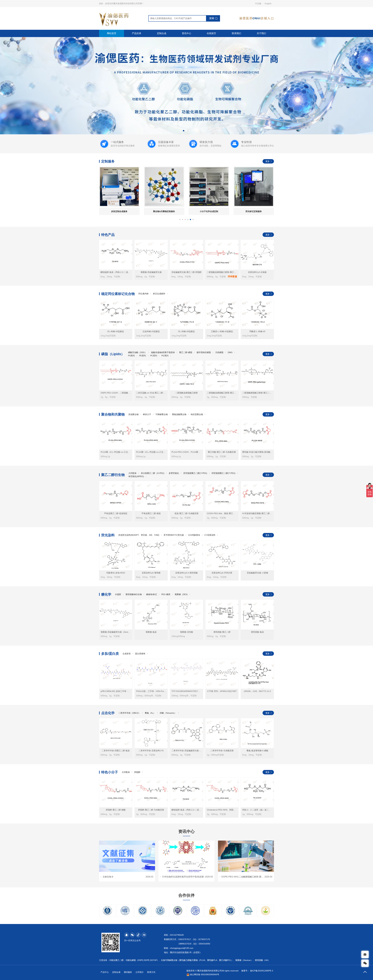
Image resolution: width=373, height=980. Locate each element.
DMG (230, 352)
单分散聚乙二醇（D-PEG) (152, 473)
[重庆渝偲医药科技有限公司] (114, 18)
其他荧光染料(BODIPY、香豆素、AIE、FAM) (138, 535)
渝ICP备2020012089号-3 (261, 970)
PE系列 (142, 355)
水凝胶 (118, 594)
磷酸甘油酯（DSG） (137, 352)
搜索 (211, 18)
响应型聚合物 (197, 414)
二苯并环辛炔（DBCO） (129, 713)
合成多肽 (127, 653)
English (268, 3)
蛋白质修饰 (140, 653)
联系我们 (236, 33)
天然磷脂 (219, 352)
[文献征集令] (127, 856)
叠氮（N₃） (150, 713)
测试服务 (128, 972)
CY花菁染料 (209, 535)
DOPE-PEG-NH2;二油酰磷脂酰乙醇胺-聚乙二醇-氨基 (247, 876)
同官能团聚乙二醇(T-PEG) (223, 473)
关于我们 (261, 33)
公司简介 (140, 972)
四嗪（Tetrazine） (168, 713)
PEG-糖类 (165, 594)
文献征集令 (108, 876)
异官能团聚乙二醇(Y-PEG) (195, 473)
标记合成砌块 (159, 293)
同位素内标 (143, 293)
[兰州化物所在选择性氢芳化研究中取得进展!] (186, 856)
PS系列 (131, 355)
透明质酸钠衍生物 (133, 594)
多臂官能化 (174, 473)
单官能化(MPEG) (136, 476)
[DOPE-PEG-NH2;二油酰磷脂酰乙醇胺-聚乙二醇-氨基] (246, 856)
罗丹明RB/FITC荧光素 (174, 535)
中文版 (258, 3)
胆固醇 (137, 772)
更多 (267, 161)
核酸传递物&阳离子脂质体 (163, 352)
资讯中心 (186, 33)
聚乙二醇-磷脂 (185, 352)
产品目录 (136, 33)
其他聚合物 (133, 414)
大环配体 (132, 473)
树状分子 (147, 414)
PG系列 (164, 355)
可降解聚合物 (161, 414)
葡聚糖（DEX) (181, 594)
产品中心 (105, 972)
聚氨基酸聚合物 (179, 414)
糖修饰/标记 (151, 594)
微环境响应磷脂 (204, 352)
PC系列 (153, 355)
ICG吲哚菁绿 (194, 535)
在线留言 (211, 33)
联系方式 (151, 972)
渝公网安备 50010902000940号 (204, 974)
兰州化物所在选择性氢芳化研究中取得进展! (183, 876)
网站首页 (111, 33)
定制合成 (161, 33)
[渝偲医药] (186, 85)
